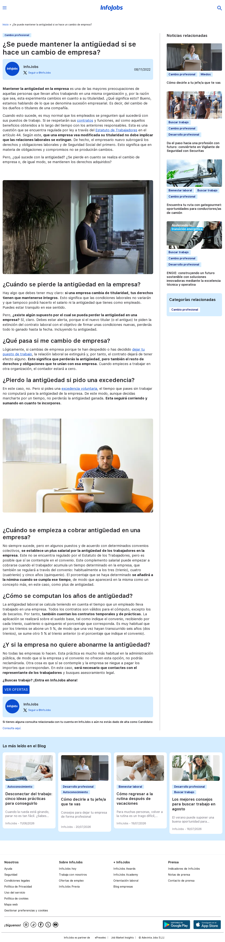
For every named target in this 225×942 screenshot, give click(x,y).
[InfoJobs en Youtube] (56, 924)
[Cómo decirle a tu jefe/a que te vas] (84, 780)
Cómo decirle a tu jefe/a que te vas (194, 82)
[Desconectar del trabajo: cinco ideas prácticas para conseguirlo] (29, 780)
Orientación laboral (125, 880)
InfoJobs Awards (124, 868)
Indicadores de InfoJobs (184, 868)
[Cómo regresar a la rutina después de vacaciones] (140, 780)
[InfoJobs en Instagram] (26, 924)
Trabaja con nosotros (73, 874)
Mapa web (11, 904)
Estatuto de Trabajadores (116, 130)
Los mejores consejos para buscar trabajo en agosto (194, 804)
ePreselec (100, 937)
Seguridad (10, 874)
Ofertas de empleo (71, 880)
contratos (85, 120)
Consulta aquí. (12, 728)
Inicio (6, 24)
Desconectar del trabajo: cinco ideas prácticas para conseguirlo (28, 799)
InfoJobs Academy (125, 874)
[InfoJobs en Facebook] (41, 924)
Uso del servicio (14, 892)
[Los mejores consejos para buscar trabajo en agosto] (196, 780)
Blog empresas (123, 886)
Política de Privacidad (18, 886)
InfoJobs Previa (69, 886)
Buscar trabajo (179, 122)
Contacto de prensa (181, 880)
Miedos (206, 74)
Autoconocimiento (19, 786)
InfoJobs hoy (67, 868)
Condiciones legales (17, 880)
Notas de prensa (179, 874)
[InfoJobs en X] (48, 924)
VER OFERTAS (16, 689)
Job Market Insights (122, 937)
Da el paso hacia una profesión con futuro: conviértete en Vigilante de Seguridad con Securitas (193, 146)
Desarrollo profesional (184, 134)
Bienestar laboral (180, 190)
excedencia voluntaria (79, 388)
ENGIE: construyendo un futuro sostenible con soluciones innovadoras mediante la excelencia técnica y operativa (194, 278)
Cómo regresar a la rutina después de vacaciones (135, 799)
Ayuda (8, 868)
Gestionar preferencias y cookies (26, 910)
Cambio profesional (17, 35)
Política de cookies (16, 898)
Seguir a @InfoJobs (39, 72)
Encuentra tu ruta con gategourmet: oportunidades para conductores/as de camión (194, 208)
